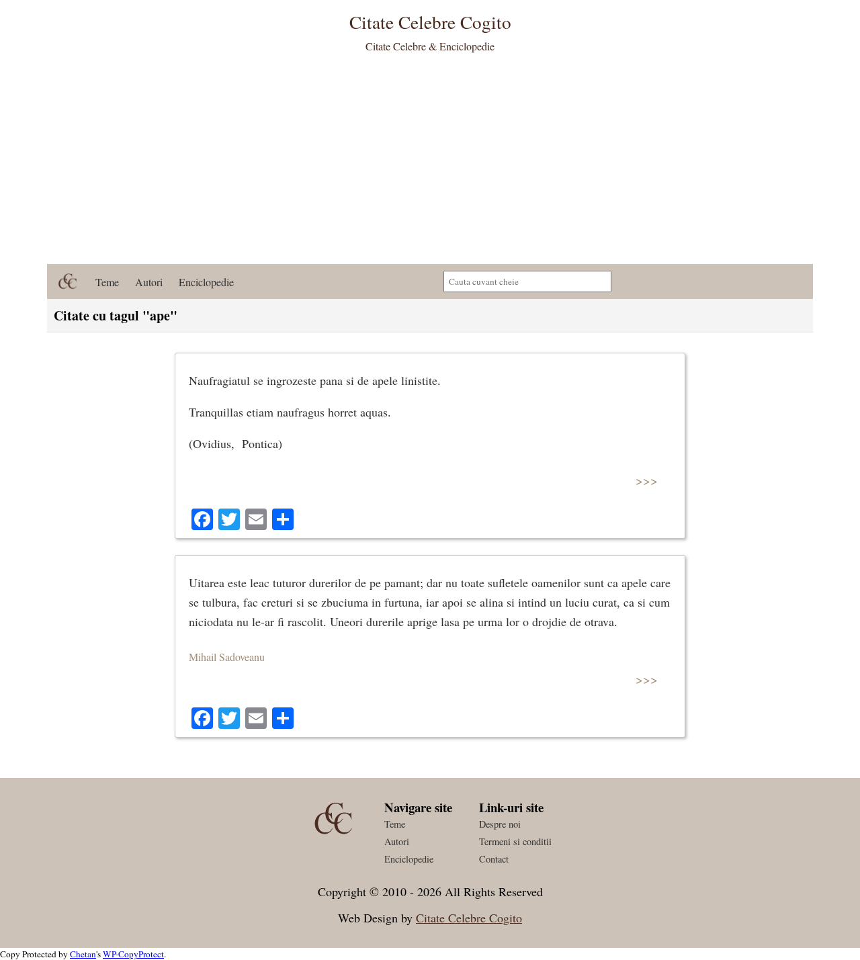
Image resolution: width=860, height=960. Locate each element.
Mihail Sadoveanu (227, 657)
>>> (647, 480)
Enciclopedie (206, 282)
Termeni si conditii (515, 841)
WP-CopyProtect (133, 954)
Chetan (83, 954)
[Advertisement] (430, 163)
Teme (107, 282)
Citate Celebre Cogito (469, 918)
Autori (149, 282)
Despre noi (500, 824)
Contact (494, 859)
